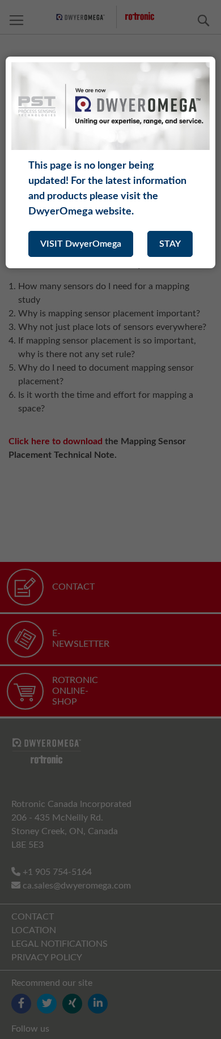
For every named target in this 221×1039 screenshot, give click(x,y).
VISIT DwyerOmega (80, 243)
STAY (170, 243)
